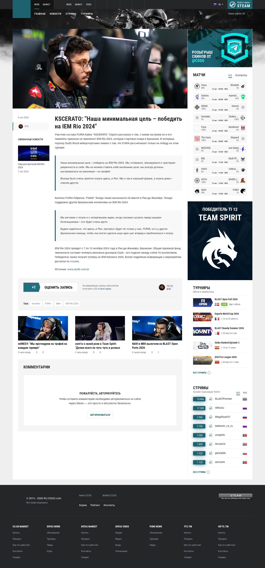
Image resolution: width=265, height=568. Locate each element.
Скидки (16, 557)
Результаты (241, 75)
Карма (83, 505)
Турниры (87, 13)
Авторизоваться (100, 414)
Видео (118, 539)
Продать (17, 539)
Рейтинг (95, 505)
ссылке (74, 261)
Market (46, 4)
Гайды (50, 545)
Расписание (121, 551)
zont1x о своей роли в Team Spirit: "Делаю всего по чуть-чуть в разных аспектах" (97, 345)
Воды (118, 545)
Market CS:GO (109, 495)
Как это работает (21, 545)
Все (230, 75)
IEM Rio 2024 (72, 304)
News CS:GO (85, 495)
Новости (55, 13)
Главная (39, 13)
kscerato (36, 304)
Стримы (71, 13)
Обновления (53, 533)
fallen (58, 304)
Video (88, 4)
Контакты (109, 505)
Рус (245, 393)
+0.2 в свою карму (102, 289)
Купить (16, 533)
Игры (49, 551)
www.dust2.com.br (78, 269)
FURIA (48, 304)
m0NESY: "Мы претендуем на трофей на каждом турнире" (42, 345)
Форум (118, 533)
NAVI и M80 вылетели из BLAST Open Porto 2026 (155, 345)
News (36, 4)
